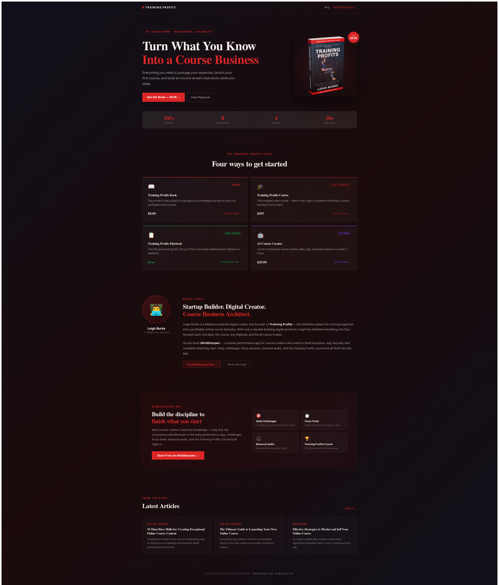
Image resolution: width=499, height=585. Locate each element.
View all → (351, 508)
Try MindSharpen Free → (202, 364)
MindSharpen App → (345, 7)
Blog (327, 7)
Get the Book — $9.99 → (163, 97)
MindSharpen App (263, 573)
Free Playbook (200, 97)
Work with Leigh (237, 364)
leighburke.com (284, 573)
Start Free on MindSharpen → (178, 455)
